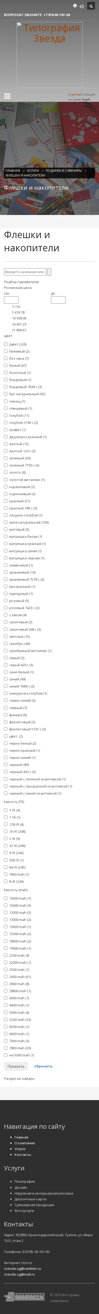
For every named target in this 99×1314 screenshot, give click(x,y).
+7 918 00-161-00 (56, 14)
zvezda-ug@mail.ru (19, 1274)
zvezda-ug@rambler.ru (22, 1268)
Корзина (74, 94)
